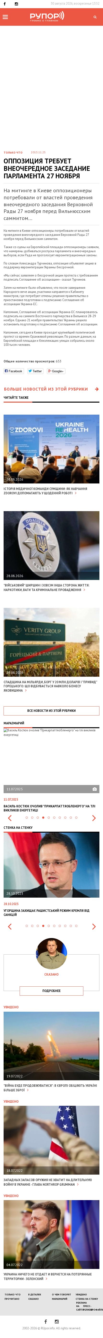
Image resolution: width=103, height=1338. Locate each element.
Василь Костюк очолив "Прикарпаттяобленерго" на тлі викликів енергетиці (49, 808)
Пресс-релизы (87, 1308)
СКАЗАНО (33, 1298)
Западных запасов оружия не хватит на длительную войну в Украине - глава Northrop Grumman (48, 1182)
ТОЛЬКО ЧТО (13, 1294)
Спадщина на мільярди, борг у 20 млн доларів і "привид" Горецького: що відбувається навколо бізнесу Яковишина (50, 686)
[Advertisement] (51, 80)
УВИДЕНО (81, 1294)
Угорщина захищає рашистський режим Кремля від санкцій (47, 913)
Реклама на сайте (81, 1306)
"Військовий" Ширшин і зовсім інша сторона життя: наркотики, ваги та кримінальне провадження (46, 587)
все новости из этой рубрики (51, 711)
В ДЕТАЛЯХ (34, 1294)
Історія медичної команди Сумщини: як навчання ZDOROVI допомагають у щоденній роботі (45, 491)
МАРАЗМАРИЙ (59, 1298)
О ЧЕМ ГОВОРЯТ (61, 1294)
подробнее (51, 991)
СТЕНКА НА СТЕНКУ (87, 1298)
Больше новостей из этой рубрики (46, 389)
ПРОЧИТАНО (12, 1298)
